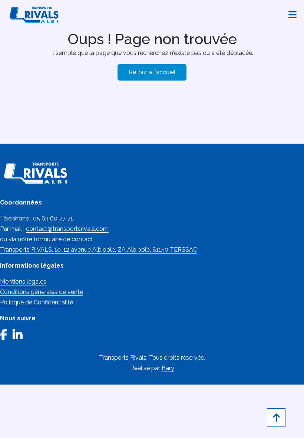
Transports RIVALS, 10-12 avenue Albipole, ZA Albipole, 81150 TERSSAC (98, 249)
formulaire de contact (63, 239)
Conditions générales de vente (41, 291)
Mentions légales (23, 281)
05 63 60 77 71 (53, 218)
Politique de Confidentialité (36, 302)
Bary (168, 368)
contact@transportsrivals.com (67, 228)
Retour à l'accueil (152, 72)
